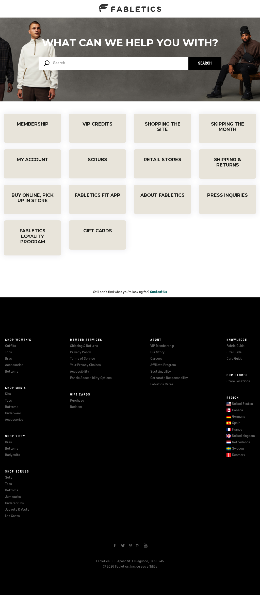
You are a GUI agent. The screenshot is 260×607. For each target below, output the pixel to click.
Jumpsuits (13, 497)
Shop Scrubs (17, 471)
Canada (237, 410)
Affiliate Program (163, 365)
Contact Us (158, 292)
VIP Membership (162, 346)
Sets (8, 477)
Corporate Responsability (169, 378)
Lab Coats (12, 516)
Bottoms (11, 371)
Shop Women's (18, 339)
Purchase (77, 400)
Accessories (14, 365)
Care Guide (234, 358)
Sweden (238, 448)
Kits (8, 394)
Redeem (76, 407)
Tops (8, 352)
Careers (156, 358)
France (237, 429)
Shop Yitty (15, 436)
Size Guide (233, 352)
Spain (236, 423)
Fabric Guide (235, 346)
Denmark (238, 455)
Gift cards (80, 394)
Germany (238, 416)
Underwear (13, 413)
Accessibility (79, 371)
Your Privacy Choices (85, 365)
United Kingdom (243, 436)
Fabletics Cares (161, 384)
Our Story (157, 352)
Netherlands (241, 442)
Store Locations (238, 381)
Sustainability (160, 371)
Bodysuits (12, 455)
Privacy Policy (80, 352)
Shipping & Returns (84, 346)
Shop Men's (15, 387)
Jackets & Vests (17, 509)
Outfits (10, 346)
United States (242, 404)
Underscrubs (14, 503)
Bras (8, 358)
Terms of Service (82, 358)
